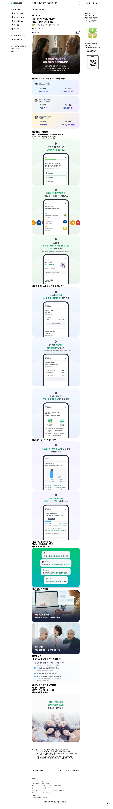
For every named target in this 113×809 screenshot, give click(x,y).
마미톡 (49, 790)
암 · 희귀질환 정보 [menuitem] (18, 21)
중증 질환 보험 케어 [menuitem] (19, 17)
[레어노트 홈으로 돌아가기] (16, 3)
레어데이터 (44, 790)
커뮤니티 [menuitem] (16, 29)
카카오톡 (48, 792)
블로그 (43, 792)
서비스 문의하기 (15, 51)
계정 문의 (50, 788)
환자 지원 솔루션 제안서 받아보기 (19, 46)
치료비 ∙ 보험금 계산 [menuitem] (19, 13)
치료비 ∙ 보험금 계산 (39, 9)
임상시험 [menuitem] (16, 25)
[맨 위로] (107, 803)
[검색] (35, 3)
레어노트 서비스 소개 (16, 48)
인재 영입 (55, 790)
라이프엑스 (61, 790)
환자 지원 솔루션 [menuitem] (18, 39)
